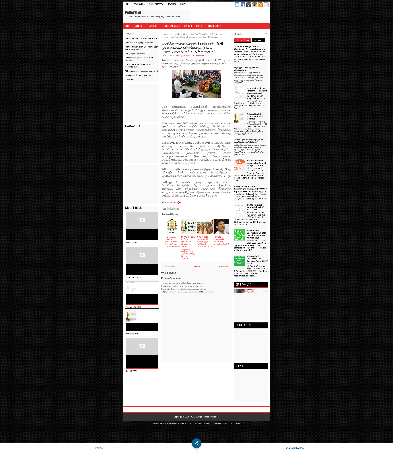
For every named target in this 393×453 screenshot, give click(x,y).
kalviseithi (174, 34)
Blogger (215, 417)
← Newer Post (168, 267)
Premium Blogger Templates (209, 424)
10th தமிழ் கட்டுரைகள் (135, 53)
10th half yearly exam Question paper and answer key (141, 48)
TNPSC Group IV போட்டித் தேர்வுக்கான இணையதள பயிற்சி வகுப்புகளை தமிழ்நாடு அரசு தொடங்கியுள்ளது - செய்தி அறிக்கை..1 (188, 248)
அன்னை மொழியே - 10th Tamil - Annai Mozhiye (140, 326)
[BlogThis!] (171, 208)
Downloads (139, 4)
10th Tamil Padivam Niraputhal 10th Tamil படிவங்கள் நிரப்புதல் (139, 299)
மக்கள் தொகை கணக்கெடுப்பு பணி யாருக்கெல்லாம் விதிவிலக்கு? (137, 362)
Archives (258, 40)
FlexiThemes (166, 424)
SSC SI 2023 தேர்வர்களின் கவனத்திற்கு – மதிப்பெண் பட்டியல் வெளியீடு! (204, 242)
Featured (172, 4)
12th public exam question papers (141, 71)
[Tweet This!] (175, 202)
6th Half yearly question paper (139, 75)
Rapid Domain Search (231, 424)
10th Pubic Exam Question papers (141, 38)
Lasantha (192, 424)
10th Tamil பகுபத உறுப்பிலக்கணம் (140, 43)
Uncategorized (214, 25)
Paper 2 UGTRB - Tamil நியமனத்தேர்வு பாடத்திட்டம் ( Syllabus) (250, 187)
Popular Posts (243, 40)
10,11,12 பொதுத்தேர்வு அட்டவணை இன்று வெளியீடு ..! (221, 240)
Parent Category (156, 4)
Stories (98, 448)
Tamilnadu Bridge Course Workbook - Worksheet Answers (140, 234)
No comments (199, 56)
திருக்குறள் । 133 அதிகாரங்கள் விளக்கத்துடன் (135, 269)
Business (139, 25)
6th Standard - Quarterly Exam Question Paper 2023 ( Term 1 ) (257, 260)
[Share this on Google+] (179, 202)
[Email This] (169, 208)
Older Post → (225, 267)
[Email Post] (164, 208)
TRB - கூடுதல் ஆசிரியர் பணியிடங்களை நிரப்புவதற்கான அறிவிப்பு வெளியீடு (172, 242)
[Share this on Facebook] (171, 202)
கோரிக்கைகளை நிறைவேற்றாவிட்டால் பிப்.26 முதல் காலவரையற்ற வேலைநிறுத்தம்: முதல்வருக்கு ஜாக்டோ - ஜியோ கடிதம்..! (192, 47)
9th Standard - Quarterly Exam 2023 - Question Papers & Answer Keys (257, 234)
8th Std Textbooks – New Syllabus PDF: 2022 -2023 (256, 207)
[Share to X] (174, 208)
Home (127, 4)
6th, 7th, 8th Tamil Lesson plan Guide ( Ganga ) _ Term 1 (256, 163)
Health (183, 4)
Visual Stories (295, 448)
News (129, 79)
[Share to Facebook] (177, 208)
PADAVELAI (133, 12)
